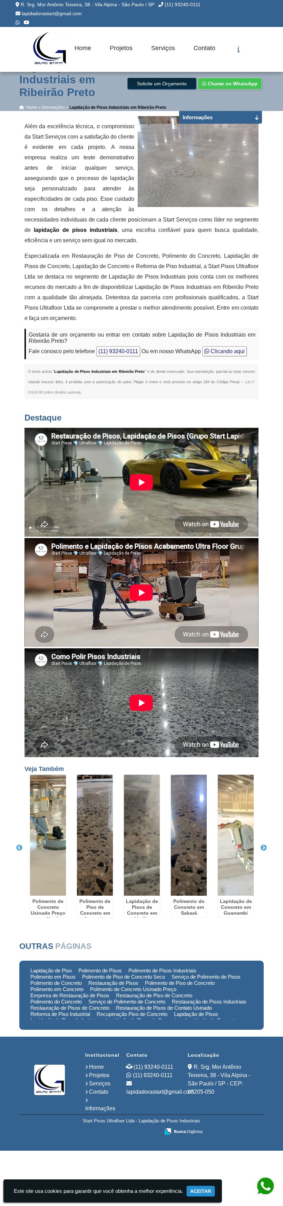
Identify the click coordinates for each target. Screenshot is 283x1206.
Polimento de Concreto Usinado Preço (133, 989)
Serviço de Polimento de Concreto (126, 1002)
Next (263, 848)
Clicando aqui (227, 351)
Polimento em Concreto (57, 989)
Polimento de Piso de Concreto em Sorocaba (94, 910)
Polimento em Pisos (53, 977)
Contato (204, 48)
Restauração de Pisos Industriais (209, 1002)
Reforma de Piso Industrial (60, 1014)
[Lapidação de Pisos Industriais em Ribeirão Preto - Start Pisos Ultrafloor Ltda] (49, 49)
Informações (100, 1108)
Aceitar (200, 1191)
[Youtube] (26, 22)
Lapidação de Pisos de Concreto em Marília (142, 910)
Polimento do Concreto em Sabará (189, 907)
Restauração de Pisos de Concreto (69, 1008)
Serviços (163, 48)
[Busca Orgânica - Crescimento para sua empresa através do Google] (183, 1131)
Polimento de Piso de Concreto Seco (123, 977)
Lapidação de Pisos (196, 1014)
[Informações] (238, 49)
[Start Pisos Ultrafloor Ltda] (49, 1080)
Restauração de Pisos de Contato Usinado (164, 1008)
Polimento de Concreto (56, 983)
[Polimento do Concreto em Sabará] (189, 835)
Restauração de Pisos (113, 983)
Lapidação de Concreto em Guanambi (236, 907)
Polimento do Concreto (56, 1002)
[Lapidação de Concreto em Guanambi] (236, 835)
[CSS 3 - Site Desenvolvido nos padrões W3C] (127, 1132)
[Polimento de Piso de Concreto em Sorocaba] (95, 835)
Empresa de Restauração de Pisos (69, 995)
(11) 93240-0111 (183, 4)
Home (83, 48)
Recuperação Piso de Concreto (132, 1014)
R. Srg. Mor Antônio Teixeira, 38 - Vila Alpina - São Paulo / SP (87, 4)
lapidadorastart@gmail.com (52, 13)
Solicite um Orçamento (162, 83)
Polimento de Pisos (100, 970)
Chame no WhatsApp (231, 83)
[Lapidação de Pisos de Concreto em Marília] (142, 835)
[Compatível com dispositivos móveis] (151, 1132)
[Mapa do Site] (86, 1132)
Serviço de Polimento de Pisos (206, 977)
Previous (19, 848)
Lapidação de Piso (51, 970)
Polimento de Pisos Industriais (162, 970)
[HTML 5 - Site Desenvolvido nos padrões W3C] (104, 1132)
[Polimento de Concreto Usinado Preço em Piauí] (48, 835)
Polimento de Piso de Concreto (180, 983)
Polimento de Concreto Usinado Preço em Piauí (48, 910)
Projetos (121, 48)
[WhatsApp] (18, 22)
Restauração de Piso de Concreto (154, 995)
